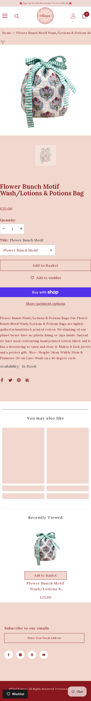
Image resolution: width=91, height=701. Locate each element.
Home (6, 33)
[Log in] (73, 15)
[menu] (5, 15)
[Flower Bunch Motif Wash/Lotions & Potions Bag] (46, 548)
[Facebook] (2, 379)
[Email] (27, 379)
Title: (21, 240)
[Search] (16, 16)
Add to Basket (45, 265)
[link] (23, 488)
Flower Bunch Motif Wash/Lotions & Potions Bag (45, 586)
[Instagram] (20, 655)
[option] (45, 90)
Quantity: (8, 220)
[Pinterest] (19, 379)
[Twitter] (10, 379)
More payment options (45, 303)
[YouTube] (44, 655)
